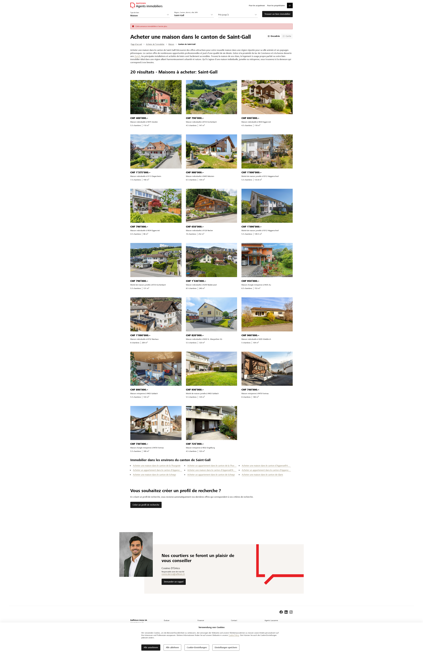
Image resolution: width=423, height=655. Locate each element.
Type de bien (134, 12)
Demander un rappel (173, 581)
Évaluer (167, 620)
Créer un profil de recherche (146, 505)
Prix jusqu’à (223, 14)
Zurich (137, 56)
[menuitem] (257, 5)
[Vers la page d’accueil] (146, 5)
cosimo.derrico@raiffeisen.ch (173, 574)
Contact (234, 620)
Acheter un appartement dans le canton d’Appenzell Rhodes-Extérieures (157, 470)
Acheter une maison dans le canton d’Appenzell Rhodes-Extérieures (266, 465)
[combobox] (192, 15)
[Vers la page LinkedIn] (286, 612)
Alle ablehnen (172, 647)
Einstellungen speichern (226, 647)
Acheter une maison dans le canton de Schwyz (154, 474)
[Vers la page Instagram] (291, 612)
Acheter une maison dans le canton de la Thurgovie (156, 465)
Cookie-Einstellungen (197, 647)
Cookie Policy (234, 635)
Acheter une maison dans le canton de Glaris (262, 474)
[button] (290, 5)
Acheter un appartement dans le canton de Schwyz (211, 474)
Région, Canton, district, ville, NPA (186, 12)
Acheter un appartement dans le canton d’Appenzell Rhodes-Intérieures (266, 470)
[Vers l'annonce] (156, 97)
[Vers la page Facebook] (281, 612)
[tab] (274, 36)
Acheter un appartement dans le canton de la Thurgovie (212, 465)
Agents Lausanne (271, 620)
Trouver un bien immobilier (277, 14)
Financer (201, 620)
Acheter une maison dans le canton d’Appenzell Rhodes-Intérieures (212, 470)
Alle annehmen (151, 647)
